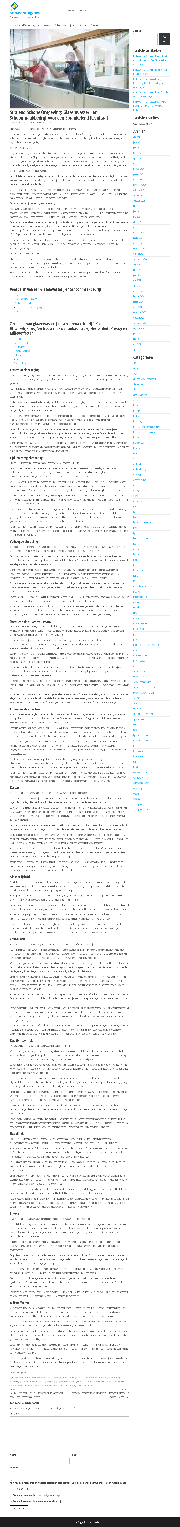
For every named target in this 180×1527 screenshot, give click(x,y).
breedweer (138, 448)
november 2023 (139, 312)
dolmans (136, 485)
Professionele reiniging (24, 295)
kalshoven (137, 554)
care (135, 453)
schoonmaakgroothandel (143, 692)
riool (135, 650)
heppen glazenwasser (142, 522)
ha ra (135, 512)
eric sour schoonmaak (142, 501)
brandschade (138, 442)
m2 (134, 581)
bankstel (136, 411)
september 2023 (140, 323)
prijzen (136, 639)
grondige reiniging (51, 1381)
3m (134, 363)
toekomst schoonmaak (142, 740)
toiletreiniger (138, 756)
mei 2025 (137, 216)
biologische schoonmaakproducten (147, 432)
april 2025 (137, 221)
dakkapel (137, 464)
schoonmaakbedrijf (118, 1381)
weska (136, 793)
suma (135, 724)
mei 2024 (137, 280)
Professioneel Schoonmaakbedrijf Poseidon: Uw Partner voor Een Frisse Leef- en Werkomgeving (150, 60)
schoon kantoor (139, 671)
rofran (135, 666)
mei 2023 (137, 344)
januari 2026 (138, 174)
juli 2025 (136, 206)
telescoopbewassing (51, 1385)
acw (135, 373)
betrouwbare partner (38, 1377)
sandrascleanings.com (25, 12)
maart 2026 (137, 163)
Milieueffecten (21, 363)
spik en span (138, 719)
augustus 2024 (139, 264)
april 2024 (137, 285)
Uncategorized (21, 1372)
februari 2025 (138, 232)
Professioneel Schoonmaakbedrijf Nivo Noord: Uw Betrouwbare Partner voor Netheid (149, 106)
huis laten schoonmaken (143, 538)
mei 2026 (137, 152)
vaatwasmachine (140, 772)
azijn (135, 400)
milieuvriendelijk (140, 596)
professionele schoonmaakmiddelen (93, 1381)
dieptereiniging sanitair (60, 1377)
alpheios (136, 389)
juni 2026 (136, 147)
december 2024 (139, 243)
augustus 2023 (139, 328)
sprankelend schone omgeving (34, 1385)
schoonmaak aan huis (142, 676)
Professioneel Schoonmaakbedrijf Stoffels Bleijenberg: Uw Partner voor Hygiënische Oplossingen (150, 83)
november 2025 (139, 184)
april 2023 (137, 349)
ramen (108, 1381)
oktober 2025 (138, 190)
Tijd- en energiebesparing (26, 299)
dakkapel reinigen (140, 469)
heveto (136, 527)
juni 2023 (136, 339)
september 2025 (140, 195)
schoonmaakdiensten (16, 1385)
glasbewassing (14, 1381)
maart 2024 (137, 291)
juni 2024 (136, 275)
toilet (135, 745)
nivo (135, 612)
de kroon (137, 474)
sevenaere (137, 703)
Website (14, 1467)
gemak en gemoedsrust (76, 1377)
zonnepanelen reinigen (142, 809)
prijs (135, 634)
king (134, 565)
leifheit (136, 575)
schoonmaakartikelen (142, 682)
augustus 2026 (139, 137)
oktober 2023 (138, 317)
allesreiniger (138, 384)
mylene (136, 602)
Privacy (18, 359)
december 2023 (139, 307)
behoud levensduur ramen (22, 1377)
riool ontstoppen (140, 655)
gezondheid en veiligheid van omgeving (107, 1377)
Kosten (18, 338)
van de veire (138, 777)
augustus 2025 (139, 200)
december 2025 (139, 179)
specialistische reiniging (143, 713)
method (136, 591)
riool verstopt (139, 660)
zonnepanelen (139, 804)
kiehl (135, 559)
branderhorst (138, 437)
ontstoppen (138, 618)
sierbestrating (139, 708)
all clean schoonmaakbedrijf (144, 379)
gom (135, 506)
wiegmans (137, 799)
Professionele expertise (25, 311)
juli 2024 (136, 269)
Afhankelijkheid (21, 342)
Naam (14, 1454)
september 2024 (140, 259)
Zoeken (137, 30)
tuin (134, 761)
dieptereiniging (139, 480)
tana (135, 729)
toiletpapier (138, 751)
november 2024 (139, 248)
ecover (136, 495)
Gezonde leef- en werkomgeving (28, 307)
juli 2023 (136, 333)
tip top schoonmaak (141, 735)
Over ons (71, 10)
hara (135, 517)
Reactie (14, 1413)
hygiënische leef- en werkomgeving (69, 1381)
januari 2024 (138, 301)
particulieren (138, 628)
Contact (82, 10)
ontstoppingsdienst (141, 623)
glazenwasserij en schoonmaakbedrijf (32, 1381)
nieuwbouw (138, 607)
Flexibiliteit (19, 355)
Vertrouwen (20, 347)
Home (12, 25)
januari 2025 (138, 238)
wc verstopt (138, 788)
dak (134, 458)
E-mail (73, 1454)
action (135, 368)
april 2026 (137, 158)
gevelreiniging (89, 1377)
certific (49, 1377)
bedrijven (137, 416)
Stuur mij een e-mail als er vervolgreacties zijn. (37, 1495)
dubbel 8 (137, 490)
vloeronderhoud (88, 1385)
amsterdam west (140, 394)
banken (136, 405)
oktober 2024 (138, 253)
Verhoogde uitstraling (24, 303)
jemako (136, 549)
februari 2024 (138, 296)
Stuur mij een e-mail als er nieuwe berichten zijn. (38, 1501)
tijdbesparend (63, 1385)
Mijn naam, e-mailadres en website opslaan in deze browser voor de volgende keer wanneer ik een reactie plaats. (68, 1482)
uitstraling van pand (75, 1385)
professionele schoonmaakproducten (149, 644)
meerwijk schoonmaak (142, 586)
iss (134, 543)
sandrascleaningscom (36, 122)
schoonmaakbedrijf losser (144, 687)
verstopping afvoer (141, 783)
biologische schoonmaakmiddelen (147, 426)
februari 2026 (138, 168)
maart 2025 (137, 227)
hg (134, 533)
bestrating (137, 421)
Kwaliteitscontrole (22, 351)
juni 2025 (136, 211)
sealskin (136, 698)
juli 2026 (136, 142)
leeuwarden (138, 570)
